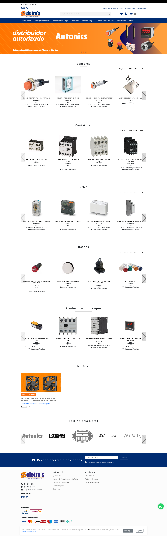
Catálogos (56, 489)
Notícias (83, 366)
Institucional (26, 21)
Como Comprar (58, 486)
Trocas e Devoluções (92, 482)
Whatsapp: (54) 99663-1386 (126, 8)
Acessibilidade (28, 4)
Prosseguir (128, 531)
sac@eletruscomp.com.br (33, 490)
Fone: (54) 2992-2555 (109, 8)
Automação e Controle (42, 21)
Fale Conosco (141, 8)
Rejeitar (139, 531)
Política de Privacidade (106, 462)
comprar (36, 110)
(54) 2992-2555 (29, 484)
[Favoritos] (121, 13)
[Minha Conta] (126, 13)
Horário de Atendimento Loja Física (65, 479)
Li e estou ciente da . (100, 462)
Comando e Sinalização (60, 21)
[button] (133, 14)
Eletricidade (75, 21)
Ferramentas (121, 21)
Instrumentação (87, 21)
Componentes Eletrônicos (105, 21)
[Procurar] (109, 14)
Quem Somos (57, 476)
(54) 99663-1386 (29, 487)
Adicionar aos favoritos (37, 106)
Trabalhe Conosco (91, 479)
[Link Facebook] (22, 8)
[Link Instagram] (24, 8)
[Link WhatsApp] (27, 8)
